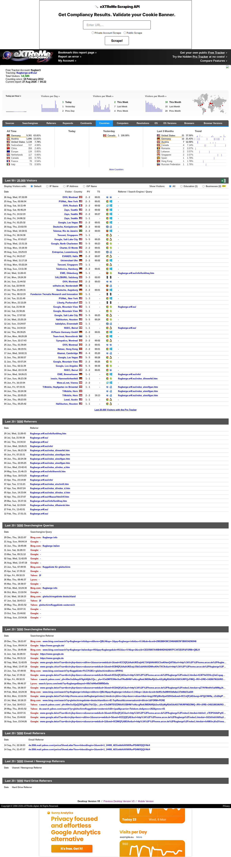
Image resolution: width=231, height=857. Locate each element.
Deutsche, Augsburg (67, 290)
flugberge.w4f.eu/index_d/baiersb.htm (50, 505)
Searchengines (30, 123)
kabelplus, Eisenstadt (66, 323)
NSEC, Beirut (71, 328)
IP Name (53, 186)
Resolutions (143, 123)
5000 (20, 421)
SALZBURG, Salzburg (66, 277)
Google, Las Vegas (68, 222)
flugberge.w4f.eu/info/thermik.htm (48, 471)
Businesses (213, 186)
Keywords (68, 123)
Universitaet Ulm (69, 260)
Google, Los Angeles (67, 366)
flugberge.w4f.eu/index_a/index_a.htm (50, 467)
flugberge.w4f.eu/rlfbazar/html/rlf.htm (49, 497)
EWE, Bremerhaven (67, 374)
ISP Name (91, 186)
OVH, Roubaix (70, 205)
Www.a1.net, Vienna (67, 383)
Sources (9, 123)
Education (190, 186)
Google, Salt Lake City (66, 239)
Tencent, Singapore (67, 235)
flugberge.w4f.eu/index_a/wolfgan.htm (138, 387)
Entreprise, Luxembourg (65, 252)
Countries (104, 123)
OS (156, 123)
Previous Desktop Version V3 (118, 801)
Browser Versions (213, 123)
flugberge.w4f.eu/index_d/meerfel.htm (138, 378)
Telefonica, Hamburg (67, 269)
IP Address (72, 186)
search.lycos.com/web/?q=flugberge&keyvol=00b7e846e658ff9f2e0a (74, 683)
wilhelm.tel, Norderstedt (65, 286)
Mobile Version (146, 801)
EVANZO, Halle (70, 256)
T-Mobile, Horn (70, 391)
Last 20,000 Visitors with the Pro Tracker (116, 410)
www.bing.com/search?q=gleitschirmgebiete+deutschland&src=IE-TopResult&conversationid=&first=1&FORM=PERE (104, 700)
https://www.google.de (52, 654)
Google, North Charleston (64, 243)
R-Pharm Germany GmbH (64, 332)
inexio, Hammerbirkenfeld (64, 378)
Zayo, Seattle (71, 210)
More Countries (116, 169)
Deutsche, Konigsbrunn (65, 227)
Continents (86, 123)
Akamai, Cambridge (67, 353)
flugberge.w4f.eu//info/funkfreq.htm (48, 501)
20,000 (21, 180)
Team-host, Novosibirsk (65, 336)
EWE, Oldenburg (69, 273)
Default (37, 186)
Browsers (189, 123)
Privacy (226, 806)
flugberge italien (51, 546)
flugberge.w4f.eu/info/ (129, 374)
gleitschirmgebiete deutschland (59, 596)
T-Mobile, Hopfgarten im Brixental (60, 387)
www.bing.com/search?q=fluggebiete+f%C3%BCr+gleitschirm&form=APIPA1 (83, 671)
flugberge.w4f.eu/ (26, 73)
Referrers (51, 123)
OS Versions (169, 123)
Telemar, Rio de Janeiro (65, 231)
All (173, 186)
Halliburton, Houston (67, 319)
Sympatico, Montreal (67, 340)
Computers (122, 123)
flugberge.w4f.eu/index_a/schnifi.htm (49, 484)
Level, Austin (71, 399)
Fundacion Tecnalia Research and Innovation (54, 294)
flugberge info (50, 537)
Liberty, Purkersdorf (67, 302)
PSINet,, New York (68, 201)
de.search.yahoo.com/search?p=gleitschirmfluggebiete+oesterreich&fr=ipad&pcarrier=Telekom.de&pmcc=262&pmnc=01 (102, 709)
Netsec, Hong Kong (68, 349)
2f (40, 575)
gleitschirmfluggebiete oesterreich (57, 605)
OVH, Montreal (70, 197)
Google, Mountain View (65, 307)
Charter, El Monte (69, 248)
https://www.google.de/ (52, 645)
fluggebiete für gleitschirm (56, 567)
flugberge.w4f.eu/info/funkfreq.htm (136, 273)
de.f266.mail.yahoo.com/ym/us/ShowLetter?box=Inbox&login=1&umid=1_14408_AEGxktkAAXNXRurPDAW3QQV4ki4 (89, 745)
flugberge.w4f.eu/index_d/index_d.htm (50, 488)
